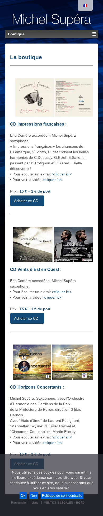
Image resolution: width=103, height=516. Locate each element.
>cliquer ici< (62, 174)
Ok (23, 496)
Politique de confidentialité (62, 496)
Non (34, 496)
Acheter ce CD (26, 201)
